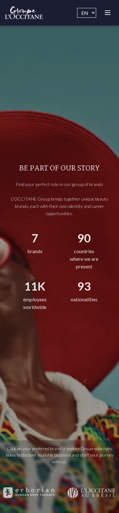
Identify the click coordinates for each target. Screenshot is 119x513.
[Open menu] (107, 12)
